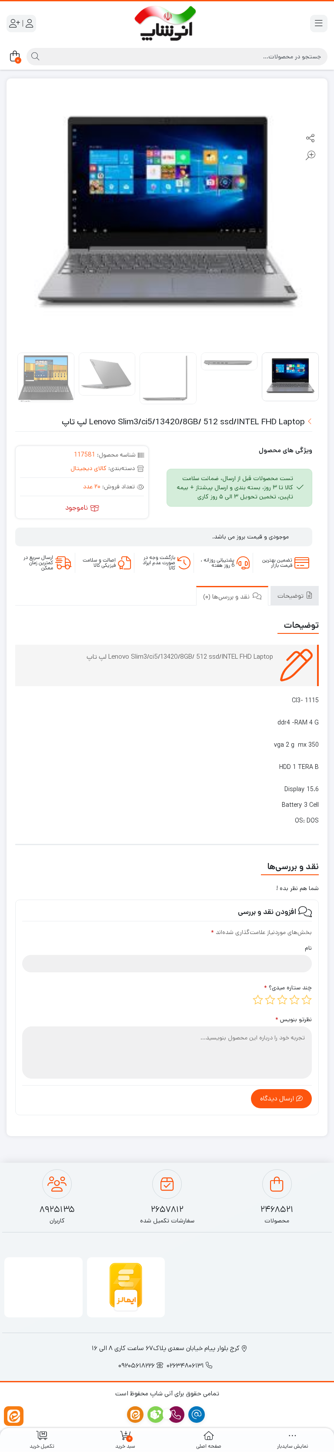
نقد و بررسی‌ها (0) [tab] (227, 596)
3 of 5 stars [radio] (282, 1000)
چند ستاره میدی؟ (288, 987)
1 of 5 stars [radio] (306, 1000)
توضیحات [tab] (291, 595)
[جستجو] (34, 56)
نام (308, 948)
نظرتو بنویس (293, 1019)
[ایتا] (13, 1416)
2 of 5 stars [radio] (294, 1000)
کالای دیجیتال (88, 468)
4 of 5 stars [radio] (270, 1000)
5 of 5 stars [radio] (258, 1000)
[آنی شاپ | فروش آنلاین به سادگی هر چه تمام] (167, 23)
